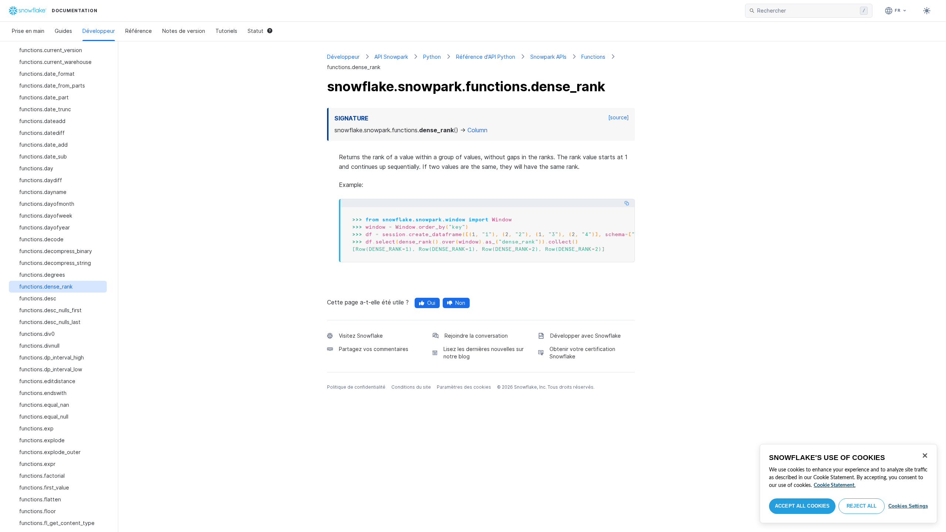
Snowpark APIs (548, 57)
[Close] (925, 455)
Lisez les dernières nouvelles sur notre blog (483, 352)
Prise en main (28, 31)
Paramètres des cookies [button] (464, 387)
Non (460, 303)
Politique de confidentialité (356, 387)
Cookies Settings (908, 506)
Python (432, 57)
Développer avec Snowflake (585, 335)
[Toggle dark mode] (926, 10)
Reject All (862, 506)
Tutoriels (226, 31)
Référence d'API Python (485, 57)
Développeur (98, 31)
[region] (848, 483)
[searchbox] (807, 10)
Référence (138, 31)
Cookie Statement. (834, 485)
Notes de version (183, 31)
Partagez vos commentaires (373, 349)
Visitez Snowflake (361, 335)
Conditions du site (411, 387)
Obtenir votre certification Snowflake (582, 352)
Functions (593, 57)
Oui (431, 303)
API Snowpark (391, 57)
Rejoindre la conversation (476, 335)
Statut (255, 31)
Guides (63, 31)
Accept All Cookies (802, 506)
